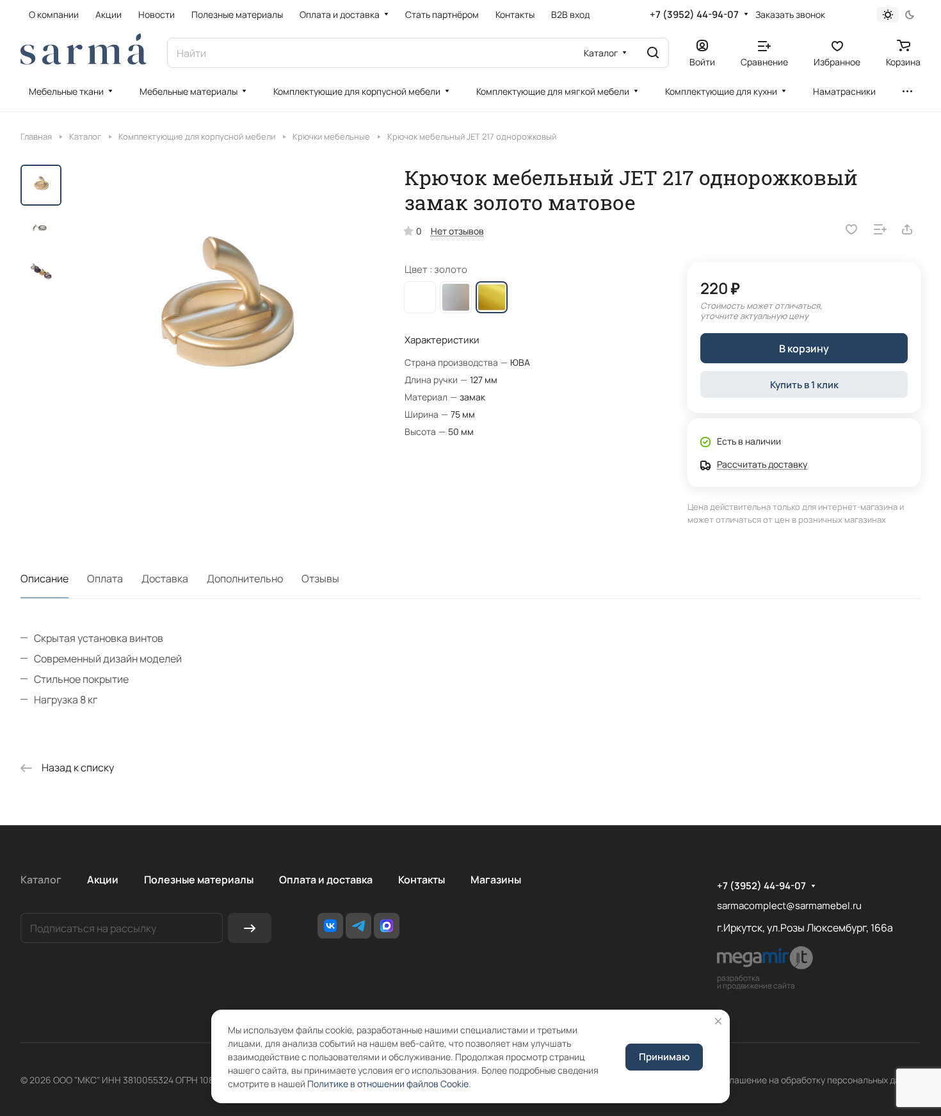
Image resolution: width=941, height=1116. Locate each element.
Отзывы (320, 578)
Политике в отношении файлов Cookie (388, 1084)
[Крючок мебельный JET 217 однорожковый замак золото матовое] (223, 321)
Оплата (105, 578)
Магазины (495, 880)
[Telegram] (358, 926)
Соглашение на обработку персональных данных (817, 1080)
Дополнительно (245, 578)
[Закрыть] (718, 1021)
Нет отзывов (457, 231)
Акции (102, 880)
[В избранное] (851, 229)
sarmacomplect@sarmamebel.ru (789, 905)
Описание (44, 578)
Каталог (40, 880)
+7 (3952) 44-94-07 (694, 15)
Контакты (421, 880)
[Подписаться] (249, 928)
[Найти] (653, 53)
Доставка (164, 578)
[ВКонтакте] (330, 926)
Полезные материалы (198, 880)
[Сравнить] (880, 229)
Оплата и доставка (326, 880)
